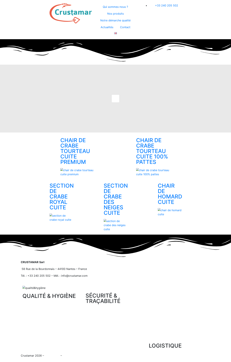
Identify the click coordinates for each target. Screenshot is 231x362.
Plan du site (52, 355)
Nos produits (115, 13)
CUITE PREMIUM (75, 151)
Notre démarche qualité (115, 20)
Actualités (107, 27)
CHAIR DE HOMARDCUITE (170, 193)
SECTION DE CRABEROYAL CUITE (62, 196)
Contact (125, 27)
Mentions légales (73, 355)
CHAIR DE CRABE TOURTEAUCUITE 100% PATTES (152, 151)
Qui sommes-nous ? (115, 6)
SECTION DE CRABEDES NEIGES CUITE (116, 199)
